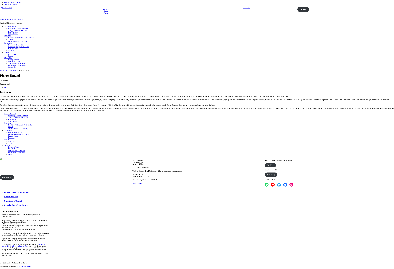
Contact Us (246, 8)
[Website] (5, 87)
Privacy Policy (137, 183)
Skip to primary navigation (12, 2)
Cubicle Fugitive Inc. (25, 266)
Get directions (6, 177)
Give (304, 9)
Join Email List (7, 8)
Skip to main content (10, 4)
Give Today (271, 175)
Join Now (270, 165)
